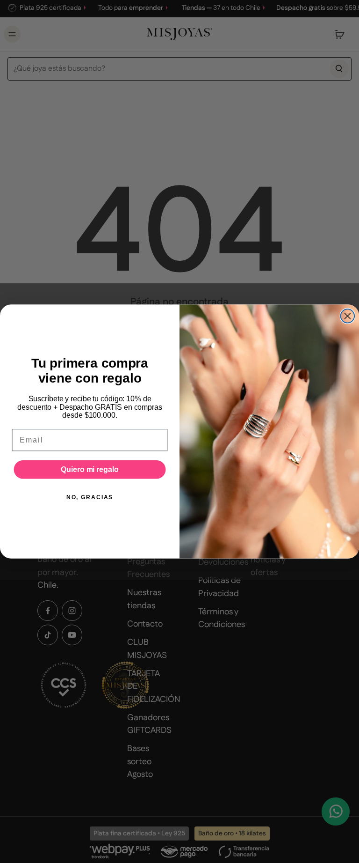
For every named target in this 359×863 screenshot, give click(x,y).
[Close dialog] (348, 316)
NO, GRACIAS (89, 497)
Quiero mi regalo (89, 469)
